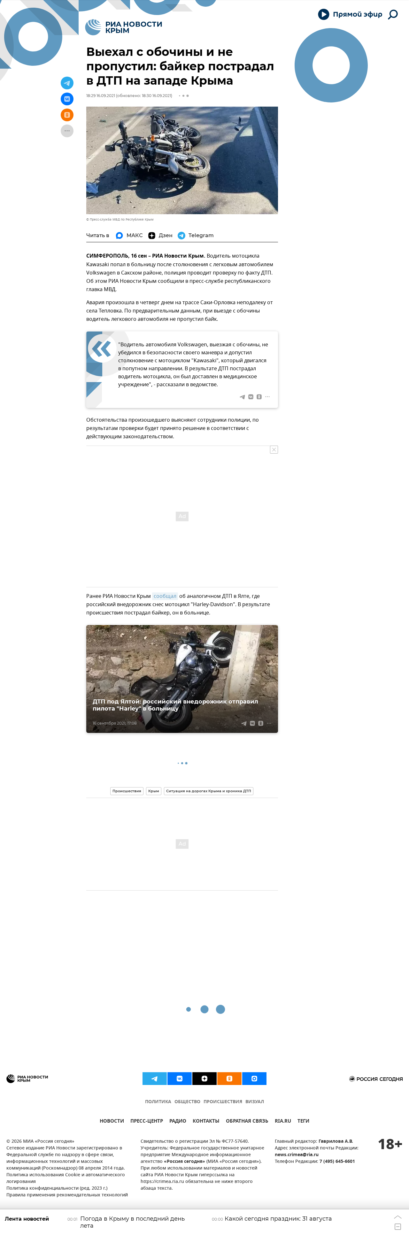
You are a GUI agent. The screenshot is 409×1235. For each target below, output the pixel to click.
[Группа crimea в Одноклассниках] (229, 1078)
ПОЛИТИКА (158, 1102)
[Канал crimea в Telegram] (155, 1078)
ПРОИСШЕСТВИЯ (223, 1102)
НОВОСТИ (112, 1122)
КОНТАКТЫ (206, 1122)
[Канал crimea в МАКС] (254, 1078)
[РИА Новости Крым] (123, 27)
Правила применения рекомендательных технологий (67, 1195)
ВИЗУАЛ (254, 1102)
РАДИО (177, 1122)
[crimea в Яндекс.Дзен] (204, 1078)
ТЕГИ (303, 1122)
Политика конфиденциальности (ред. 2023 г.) (56, 1188)
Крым (153, 791)
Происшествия (126, 791)
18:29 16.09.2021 (100, 95)
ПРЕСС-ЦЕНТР (146, 1122)
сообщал (165, 596)
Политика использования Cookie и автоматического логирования (65, 1178)
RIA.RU (283, 1122)
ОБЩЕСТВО (187, 1102)
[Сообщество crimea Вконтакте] (179, 1078)
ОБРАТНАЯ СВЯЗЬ (247, 1122)
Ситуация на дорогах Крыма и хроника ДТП (208, 791)
